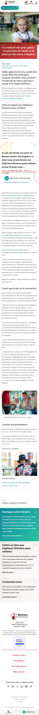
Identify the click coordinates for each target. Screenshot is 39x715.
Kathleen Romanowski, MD (11, 250)
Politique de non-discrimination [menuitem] (19, 697)
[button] (31, 3)
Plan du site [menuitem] (20, 701)
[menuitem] (19, 655)
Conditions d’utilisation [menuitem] (19, 699)
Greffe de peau (7, 68)
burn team (5, 235)
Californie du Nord (8, 66)
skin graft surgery (15, 195)
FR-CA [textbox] (31, 3)
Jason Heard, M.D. (16, 235)
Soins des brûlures (21, 66)
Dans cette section (8, 8)
